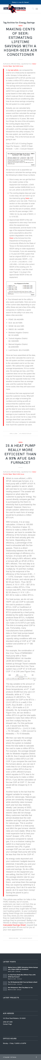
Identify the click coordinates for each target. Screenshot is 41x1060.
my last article (13, 70)
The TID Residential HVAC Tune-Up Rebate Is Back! (22, 982)
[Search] (32, 8)
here (27, 198)
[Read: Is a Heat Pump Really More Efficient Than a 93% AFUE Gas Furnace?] (5, 976)
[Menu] (37, 8)
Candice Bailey (26, 433)
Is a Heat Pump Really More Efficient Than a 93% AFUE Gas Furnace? (20, 454)
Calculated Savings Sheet (14, 924)
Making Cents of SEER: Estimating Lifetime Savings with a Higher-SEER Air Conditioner (20, 41)
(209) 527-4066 (7, 1022)
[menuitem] (32, 8)
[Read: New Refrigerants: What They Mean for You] (5, 989)
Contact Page (7, 1024)
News (21, 25)
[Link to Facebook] (36, 1057)
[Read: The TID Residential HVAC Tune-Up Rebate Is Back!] (5, 983)
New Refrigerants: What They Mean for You (20, 987)
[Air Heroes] (17, 8)
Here (11, 238)
